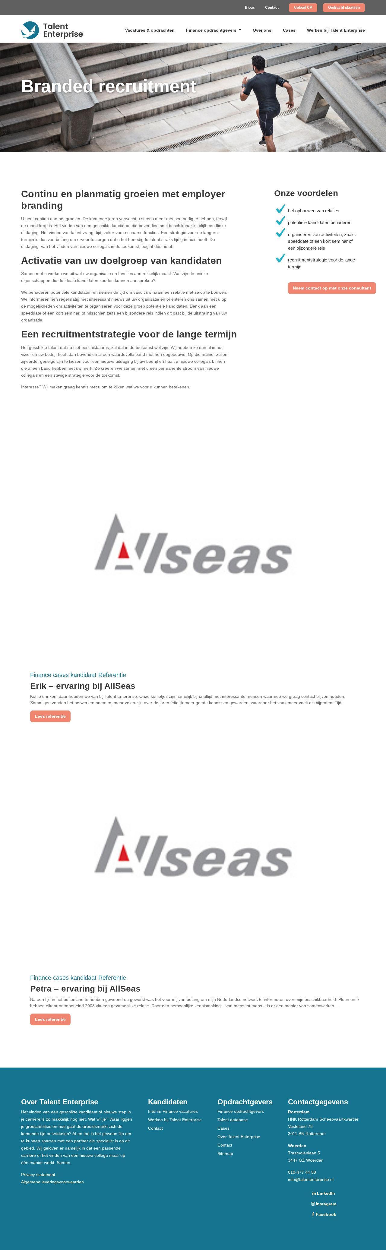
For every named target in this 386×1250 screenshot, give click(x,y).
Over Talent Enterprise (238, 1136)
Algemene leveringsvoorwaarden (52, 1181)
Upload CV (303, 7)
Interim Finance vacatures (173, 1111)
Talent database (232, 1119)
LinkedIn (326, 1193)
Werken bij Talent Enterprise (336, 30)
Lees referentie (50, 716)
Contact (272, 7)
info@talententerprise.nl (311, 1179)
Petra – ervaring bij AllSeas (85, 988)
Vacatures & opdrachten (150, 30)
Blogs (250, 7)
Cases (289, 30)
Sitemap (225, 1153)
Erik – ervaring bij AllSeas (82, 686)
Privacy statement (38, 1174)
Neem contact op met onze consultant (332, 288)
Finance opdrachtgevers (212, 30)
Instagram (326, 1203)
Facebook (326, 1214)
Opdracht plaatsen (344, 7)
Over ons (262, 30)
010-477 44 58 (302, 1172)
